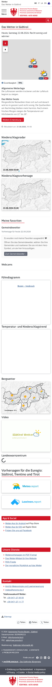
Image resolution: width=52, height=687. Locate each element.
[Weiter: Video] (26, 435)
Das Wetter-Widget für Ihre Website (21, 558)
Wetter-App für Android (15, 523)
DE (35, 3)
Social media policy (36, 672)
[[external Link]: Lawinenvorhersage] (26, 502)
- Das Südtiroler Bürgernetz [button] (22, 662)
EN (45, 3)
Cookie (21, 672)
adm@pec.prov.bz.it (14, 640)
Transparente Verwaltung (15, 650)
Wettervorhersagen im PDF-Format (21, 554)
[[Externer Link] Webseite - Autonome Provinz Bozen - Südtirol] (26, 12)
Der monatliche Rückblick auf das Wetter (23, 565)
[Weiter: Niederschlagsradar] (26, 155)
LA (42, 3)
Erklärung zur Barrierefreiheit (19, 669)
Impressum (40, 669)
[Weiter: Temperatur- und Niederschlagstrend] (26, 331)
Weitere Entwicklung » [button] (13, 119)
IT (39, 3)
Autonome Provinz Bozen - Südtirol (22, 632)
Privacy (11, 672)
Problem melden (11, 653)
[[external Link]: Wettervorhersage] (26, 486)
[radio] (5, 43)
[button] (43, 74)
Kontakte (34, 650)
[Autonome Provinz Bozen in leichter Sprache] (48, 3)
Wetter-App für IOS (13, 526)
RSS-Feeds (10, 561)
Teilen (22, 622)
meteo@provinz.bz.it (14, 589)
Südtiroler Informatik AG (23, 645)
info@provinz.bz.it (15, 637)
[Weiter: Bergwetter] (26, 397)
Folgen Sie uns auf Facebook (18, 530)
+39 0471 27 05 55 (15, 597)
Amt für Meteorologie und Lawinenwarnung (24, 586)
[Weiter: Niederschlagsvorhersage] (26, 194)
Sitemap (7, 616)
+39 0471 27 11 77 (15, 601)
